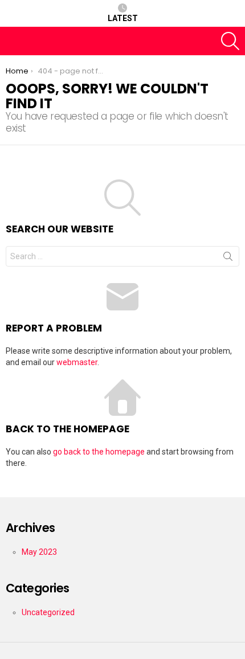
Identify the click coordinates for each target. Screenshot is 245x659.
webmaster (76, 362)
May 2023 (39, 551)
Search (228, 258)
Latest (123, 18)
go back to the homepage (99, 451)
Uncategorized (48, 612)
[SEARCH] (230, 41)
